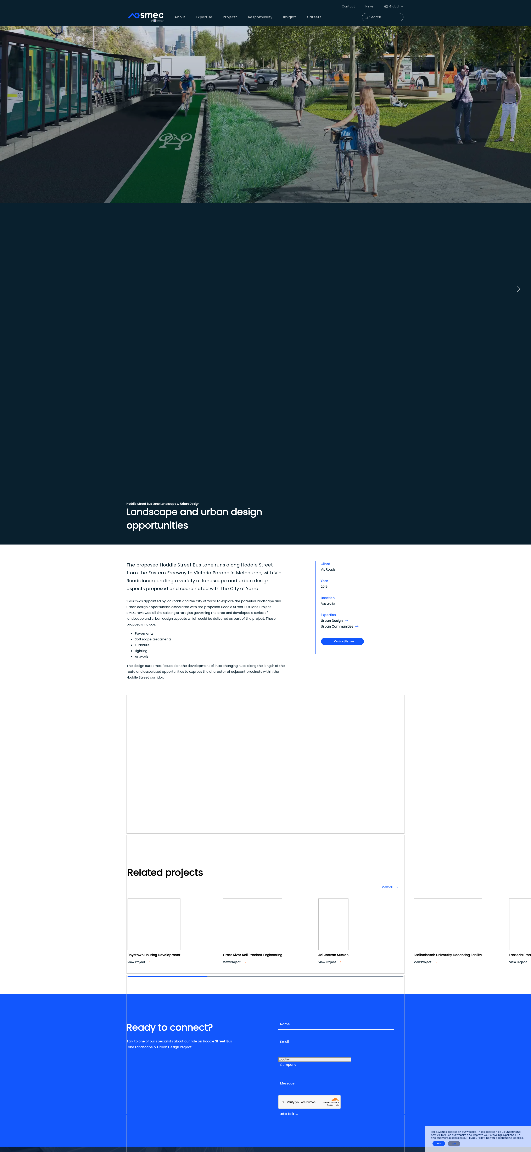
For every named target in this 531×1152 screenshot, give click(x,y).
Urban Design (332, 620)
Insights (290, 17)
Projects (230, 17)
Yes (439, 1143)
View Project (136, 962)
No (454, 1143)
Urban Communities (337, 626)
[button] (132, 928)
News (369, 6)
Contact (348, 6)
